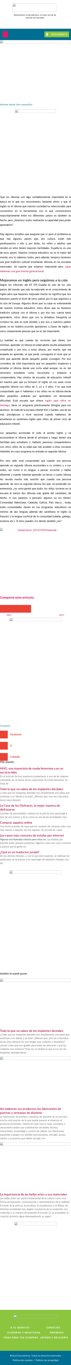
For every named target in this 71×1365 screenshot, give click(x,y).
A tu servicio (20, 1327)
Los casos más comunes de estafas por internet (32, 835)
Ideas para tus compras (21, 1337)
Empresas (57, 1332)
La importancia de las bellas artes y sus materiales (33, 1194)
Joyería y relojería (54, 1337)
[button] (5, 34)
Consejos (53, 1327)
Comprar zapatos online (16, 822)
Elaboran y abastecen (23, 1332)
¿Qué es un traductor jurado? (19, 852)
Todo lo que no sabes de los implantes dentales (31, 789)
